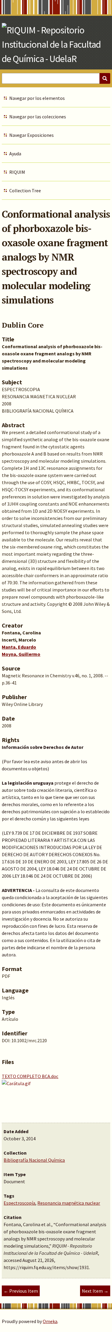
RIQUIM (17, 172)
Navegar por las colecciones (37, 117)
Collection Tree (25, 190)
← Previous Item (21, 1291)
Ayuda (15, 154)
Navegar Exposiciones (31, 135)
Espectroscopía (19, 1203)
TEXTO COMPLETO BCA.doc (30, 1076)
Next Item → (95, 1291)
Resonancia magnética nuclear (68, 1203)
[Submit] (104, 78)
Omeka (50, 1321)
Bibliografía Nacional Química (34, 1160)
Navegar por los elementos (37, 98)
